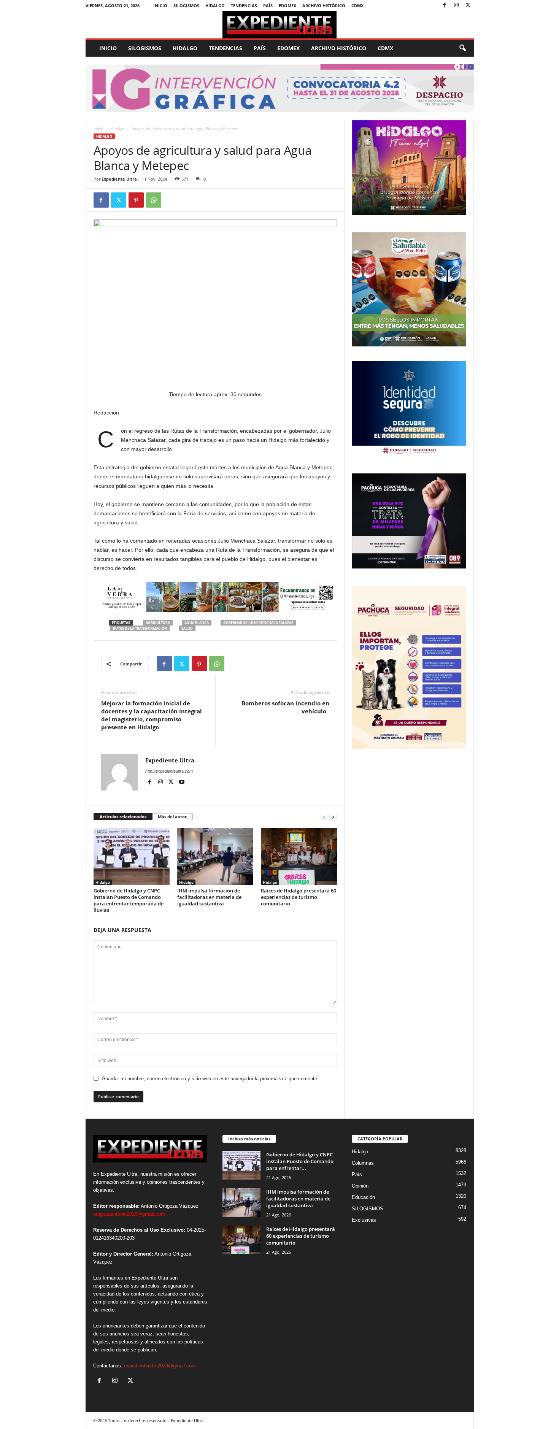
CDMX (357, 5)
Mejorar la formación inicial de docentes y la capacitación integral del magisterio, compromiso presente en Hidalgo (151, 715)
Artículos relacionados (123, 816)
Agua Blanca (196, 622)
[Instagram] (456, 5)
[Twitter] (468, 5)
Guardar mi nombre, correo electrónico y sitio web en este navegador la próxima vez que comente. (210, 1078)
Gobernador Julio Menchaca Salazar (258, 622)
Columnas (363, 1163)
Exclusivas (364, 1220)
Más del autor (172, 816)
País (268, 5)
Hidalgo (215, 5)
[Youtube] (181, 782)
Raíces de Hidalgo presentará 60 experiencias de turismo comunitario (298, 897)
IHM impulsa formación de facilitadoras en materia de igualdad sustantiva (209, 897)
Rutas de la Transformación (140, 628)
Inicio (160, 5)
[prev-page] (324, 817)
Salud (187, 628)
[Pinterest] (136, 200)
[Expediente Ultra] (280, 24)
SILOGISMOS (186, 5)
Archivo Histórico (323, 5)
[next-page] (333, 817)
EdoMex (287, 5)
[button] (462, 48)
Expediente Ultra (119, 179)
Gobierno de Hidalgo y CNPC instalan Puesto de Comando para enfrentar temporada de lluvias (129, 900)
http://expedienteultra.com (169, 771)
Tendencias (244, 5)
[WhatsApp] (153, 200)
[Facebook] (444, 5)
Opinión (360, 1186)
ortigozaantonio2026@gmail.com (129, 1214)
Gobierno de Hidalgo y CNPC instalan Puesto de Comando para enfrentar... (299, 1161)
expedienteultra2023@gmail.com (160, 1366)
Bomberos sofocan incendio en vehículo (285, 707)
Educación (363, 1197)
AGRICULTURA (158, 622)
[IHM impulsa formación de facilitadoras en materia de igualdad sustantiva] (215, 856)
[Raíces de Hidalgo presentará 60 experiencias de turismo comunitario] (299, 856)
